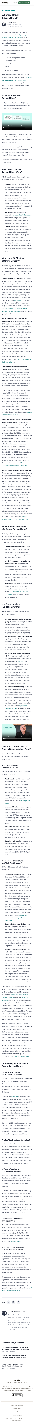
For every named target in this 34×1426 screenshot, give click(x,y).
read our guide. (16, 1241)
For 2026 (21, 661)
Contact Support (17, 1415)
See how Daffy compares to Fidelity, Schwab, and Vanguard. (16, 917)
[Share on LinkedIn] (13, 1302)
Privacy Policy (17, 1408)
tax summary (18, 300)
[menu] (31, 2)
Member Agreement (17, 1405)
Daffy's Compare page (21, 1056)
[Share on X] (8, 1302)
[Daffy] (4, 3)
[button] (15, 2)
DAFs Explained (8, 10)
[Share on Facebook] (18, 1302)
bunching (14, 1097)
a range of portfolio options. (22, 215)
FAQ (17, 1412)
